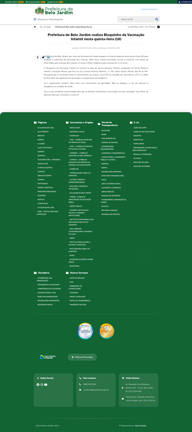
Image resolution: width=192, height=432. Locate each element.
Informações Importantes (48, 301)
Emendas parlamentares (111, 172)
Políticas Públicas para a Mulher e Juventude (79, 243)
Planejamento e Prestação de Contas (113, 201)
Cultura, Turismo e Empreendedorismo (77, 181)
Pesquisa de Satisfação (110, 196)
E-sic (71, 282)
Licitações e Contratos (111, 188)
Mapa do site (43, 164)
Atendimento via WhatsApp (48, 285)
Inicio (103, 180)
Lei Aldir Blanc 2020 (46, 207)
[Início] (35, 27)
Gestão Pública (76, 206)
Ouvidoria (74, 293)
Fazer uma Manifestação (48, 297)
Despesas (105, 164)
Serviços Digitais (44, 175)
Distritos (41, 156)
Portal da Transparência (80, 301)
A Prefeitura (43, 203)
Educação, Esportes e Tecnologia (78, 187)
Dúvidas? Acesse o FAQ (47, 293)
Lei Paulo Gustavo (45, 167)
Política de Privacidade (84, 357)
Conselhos (74, 169)
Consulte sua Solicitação (144, 132)
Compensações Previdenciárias (107, 148)
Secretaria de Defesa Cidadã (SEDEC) (81, 261)
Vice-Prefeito (150, 26)
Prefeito (41, 136)
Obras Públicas (107, 192)
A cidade (41, 144)
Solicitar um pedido (141, 166)
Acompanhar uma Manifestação (44, 279)
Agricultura (75, 128)
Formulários (138, 144)
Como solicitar (139, 128)
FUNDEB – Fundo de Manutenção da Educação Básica (80, 199)
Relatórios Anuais (45, 305)
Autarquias (74, 136)
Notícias (41, 199)
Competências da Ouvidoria (49, 289)
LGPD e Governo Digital (111, 184)
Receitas (104, 206)
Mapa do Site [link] (56, 2)
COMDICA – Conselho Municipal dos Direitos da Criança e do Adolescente (80, 162)
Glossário (42, 195)
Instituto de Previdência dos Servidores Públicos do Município (81, 222)
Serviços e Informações (50, 19)
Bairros (41, 140)
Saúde (72, 255)
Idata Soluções (140, 426)
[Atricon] (48, 357)
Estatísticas (138, 140)
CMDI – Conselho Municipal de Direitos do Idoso (80, 141)
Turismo (41, 179)
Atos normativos (108, 138)
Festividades (43, 183)
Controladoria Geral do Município (80, 174)
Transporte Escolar (78, 305)
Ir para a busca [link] (14, 2)
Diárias (104, 168)
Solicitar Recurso (141, 162)
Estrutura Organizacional (112, 176)
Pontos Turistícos (45, 187)
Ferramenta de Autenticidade (75, 287)
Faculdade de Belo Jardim (80, 193)
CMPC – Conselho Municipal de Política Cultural (81, 148)
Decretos (137, 136)
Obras (72, 238)
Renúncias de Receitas (110, 214)
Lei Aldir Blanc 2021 (135, 26)
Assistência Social (77, 132)
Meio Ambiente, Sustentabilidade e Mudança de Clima (80, 231)
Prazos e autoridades (142, 154)
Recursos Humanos (109, 210)
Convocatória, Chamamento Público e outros (113, 158)
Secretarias (74, 266)
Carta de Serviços (77, 278)
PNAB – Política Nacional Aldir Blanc (47, 213)
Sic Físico (137, 158)
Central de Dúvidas (109, 142)
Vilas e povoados (45, 148)
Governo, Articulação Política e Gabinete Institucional (79, 212)
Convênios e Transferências (113, 153)
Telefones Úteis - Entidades (49, 160)
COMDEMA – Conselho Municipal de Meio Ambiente (80, 154)
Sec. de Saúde (45, 27)
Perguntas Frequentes (47, 191)
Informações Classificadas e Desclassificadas (145, 149)
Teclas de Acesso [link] (36, 2)
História (41, 152)
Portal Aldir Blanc (77, 297)
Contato (41, 171)
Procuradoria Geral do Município (79, 250)
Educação (105, 130)
